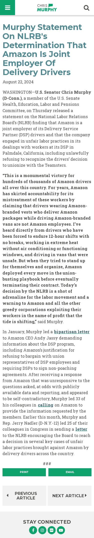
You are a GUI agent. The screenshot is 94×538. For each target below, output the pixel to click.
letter (81, 429)
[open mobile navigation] (7, 7)
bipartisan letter (71, 331)
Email (70, 472)
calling (45, 405)
